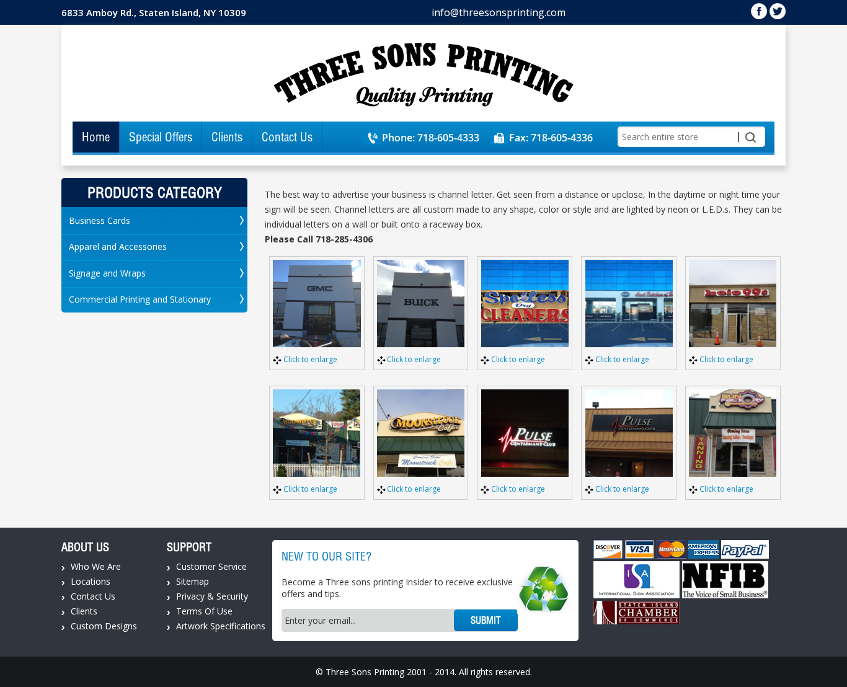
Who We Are (96, 566)
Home (96, 137)
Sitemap (192, 581)
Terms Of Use (204, 611)
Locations (90, 581)
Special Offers (160, 137)
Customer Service (211, 566)
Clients (226, 137)
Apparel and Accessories (118, 246)
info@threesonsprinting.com (498, 12)
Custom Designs (104, 626)
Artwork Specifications (220, 626)
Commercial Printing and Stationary (140, 299)
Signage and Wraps (107, 273)
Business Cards (99, 220)
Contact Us (287, 137)
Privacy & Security (212, 596)
